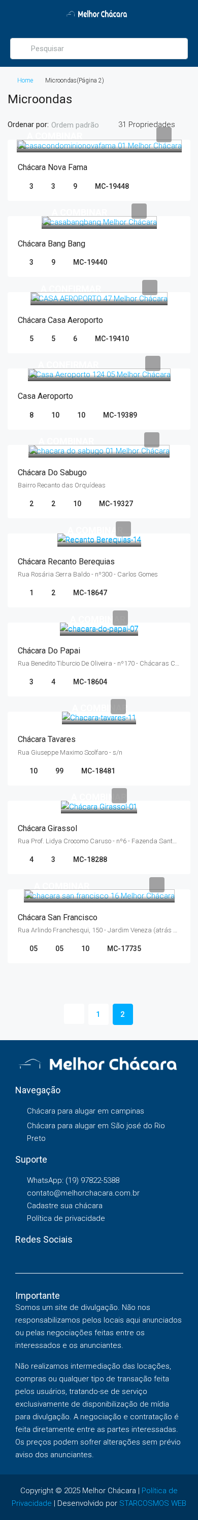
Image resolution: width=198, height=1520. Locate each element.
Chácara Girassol (47, 828)
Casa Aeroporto (45, 396)
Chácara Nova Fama (52, 167)
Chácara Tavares (47, 739)
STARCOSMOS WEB (152, 1503)
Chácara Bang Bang (51, 244)
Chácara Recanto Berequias (66, 561)
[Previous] (74, 1014)
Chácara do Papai (49, 650)
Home (25, 80)
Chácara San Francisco (57, 917)
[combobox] (83, 125)
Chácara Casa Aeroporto (60, 320)
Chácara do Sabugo (52, 472)
